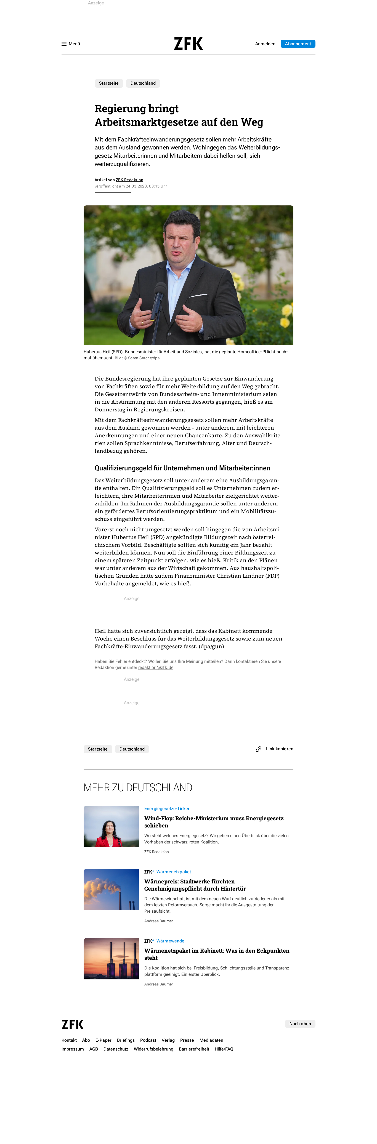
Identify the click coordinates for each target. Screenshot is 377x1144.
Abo (298, 43)
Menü (74, 43)
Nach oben (300, 1023)
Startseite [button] (188, 43)
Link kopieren (279, 748)
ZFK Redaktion (129, 180)
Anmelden (265, 43)
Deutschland (143, 83)
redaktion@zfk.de (155, 667)
